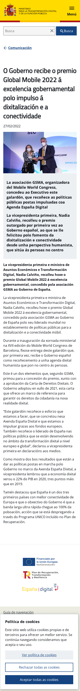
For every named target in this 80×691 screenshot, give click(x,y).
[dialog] (39, 651)
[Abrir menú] (72, 10)
